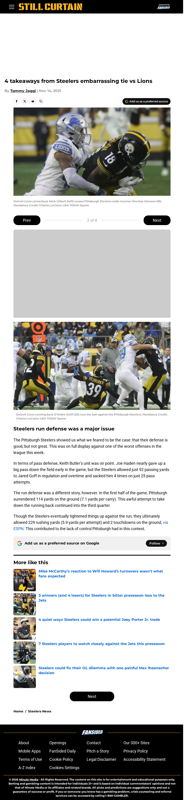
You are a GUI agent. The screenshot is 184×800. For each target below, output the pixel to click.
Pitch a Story (98, 751)
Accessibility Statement (144, 759)
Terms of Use (30, 759)
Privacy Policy (135, 751)
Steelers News (39, 711)
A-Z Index (26, 767)
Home (18, 711)
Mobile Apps (29, 751)
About (23, 742)
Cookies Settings (64, 767)
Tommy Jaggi (23, 91)
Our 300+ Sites (136, 742)
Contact (94, 742)
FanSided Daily (62, 751)
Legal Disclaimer (101, 759)
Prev (27, 220)
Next (157, 220)
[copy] (41, 101)
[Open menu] (11, 6)
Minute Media (28, 779)
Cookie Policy (61, 759)
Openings (57, 742)
